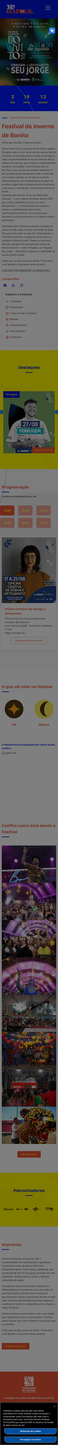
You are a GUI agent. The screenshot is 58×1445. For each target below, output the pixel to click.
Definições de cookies (30, 1431)
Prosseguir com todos (30, 1439)
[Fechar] (54, 1406)
